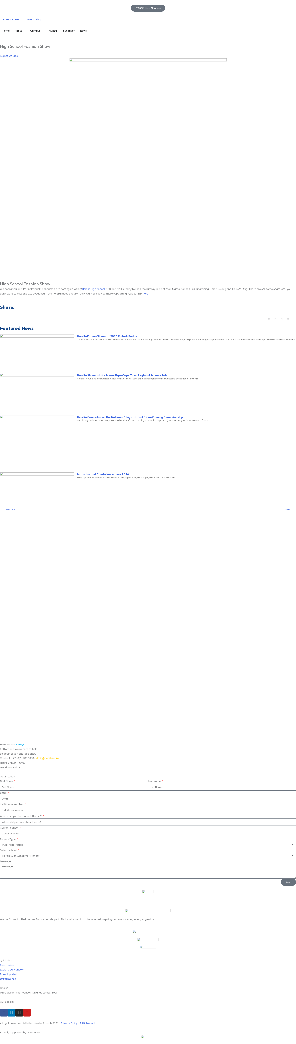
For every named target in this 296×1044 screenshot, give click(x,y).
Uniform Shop (34, 19)
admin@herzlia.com (47, 758)
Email (3, 793)
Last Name (154, 781)
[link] (93, 289)
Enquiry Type (8, 839)
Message (5, 861)
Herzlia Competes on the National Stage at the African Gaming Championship (130, 417)
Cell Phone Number (12, 804)
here (145, 293)
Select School (8, 850)
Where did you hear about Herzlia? (21, 816)
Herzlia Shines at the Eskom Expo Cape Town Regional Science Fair (122, 375)
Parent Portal (11, 19)
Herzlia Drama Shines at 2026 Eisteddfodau (107, 336)
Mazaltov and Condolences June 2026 (103, 474)
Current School (9, 827)
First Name (7, 781)
